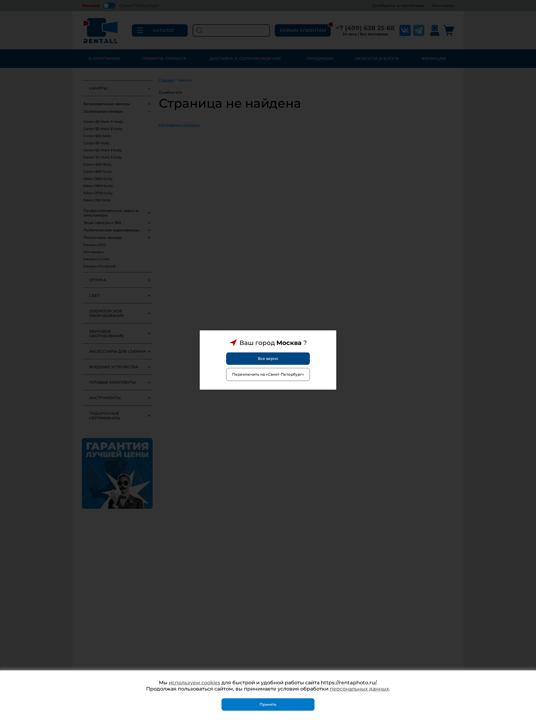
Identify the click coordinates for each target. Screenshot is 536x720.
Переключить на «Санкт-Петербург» (268, 374)
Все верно (268, 358)
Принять (268, 704)
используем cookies (194, 683)
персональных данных (359, 689)
